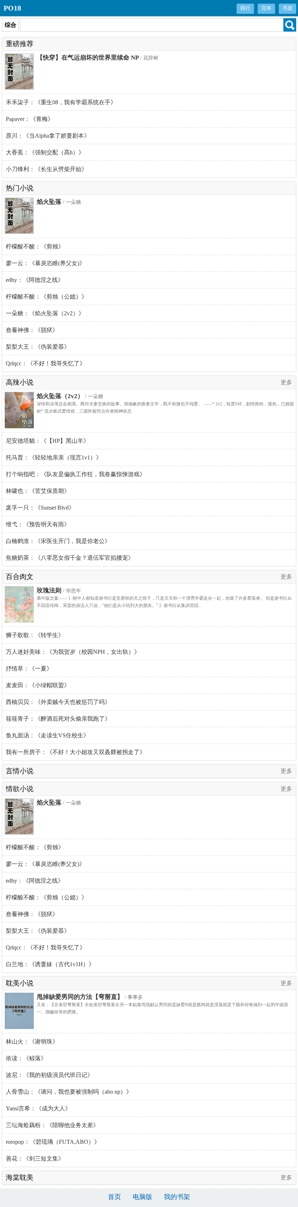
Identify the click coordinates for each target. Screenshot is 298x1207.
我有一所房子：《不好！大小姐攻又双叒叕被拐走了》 (75, 752)
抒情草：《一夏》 (29, 668)
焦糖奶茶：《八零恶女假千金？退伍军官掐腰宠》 (70, 558)
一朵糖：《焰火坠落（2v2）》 (45, 313)
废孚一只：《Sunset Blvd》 (40, 508)
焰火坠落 (49, 201)
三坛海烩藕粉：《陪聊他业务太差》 (52, 1125)
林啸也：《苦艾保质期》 (38, 491)
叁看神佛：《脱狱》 (32, 330)
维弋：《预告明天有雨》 (38, 524)
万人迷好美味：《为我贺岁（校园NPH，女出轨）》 (73, 652)
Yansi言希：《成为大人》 (38, 1108)
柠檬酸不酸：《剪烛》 (35, 246)
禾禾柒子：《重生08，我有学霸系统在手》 (61, 102)
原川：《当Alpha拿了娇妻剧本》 (48, 136)
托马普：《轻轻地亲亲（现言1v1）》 (54, 457)
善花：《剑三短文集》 (35, 1158)
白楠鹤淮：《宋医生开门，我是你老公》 (58, 541)
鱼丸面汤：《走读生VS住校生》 (47, 735)
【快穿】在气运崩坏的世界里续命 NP (88, 57)
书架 (287, 8)
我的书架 (177, 1196)
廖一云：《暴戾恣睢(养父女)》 (45, 263)
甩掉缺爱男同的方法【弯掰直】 (80, 996)
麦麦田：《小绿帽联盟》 (38, 685)
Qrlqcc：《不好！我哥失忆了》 (45, 363)
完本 (266, 8)
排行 (245, 8)
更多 (286, 382)
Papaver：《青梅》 (29, 119)
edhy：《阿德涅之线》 (35, 280)
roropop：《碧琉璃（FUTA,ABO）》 (53, 1142)
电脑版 (142, 1196)
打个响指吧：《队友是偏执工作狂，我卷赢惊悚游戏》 (75, 474)
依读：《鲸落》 (26, 1058)
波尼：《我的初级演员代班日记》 (49, 1075)
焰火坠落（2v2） (60, 396)
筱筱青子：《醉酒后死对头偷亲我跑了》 (58, 719)
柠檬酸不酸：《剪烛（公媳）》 (46, 296)
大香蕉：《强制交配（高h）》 (45, 152)
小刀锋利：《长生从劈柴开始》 (46, 169)
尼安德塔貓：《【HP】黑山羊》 (47, 441)
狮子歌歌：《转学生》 (35, 635)
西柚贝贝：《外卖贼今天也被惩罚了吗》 (58, 702)
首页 (114, 1196)
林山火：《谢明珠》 (32, 1041)
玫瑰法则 (49, 590)
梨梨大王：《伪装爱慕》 (38, 347)
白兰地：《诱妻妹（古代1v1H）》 (50, 964)
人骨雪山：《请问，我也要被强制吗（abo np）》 (69, 1092)
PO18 (12, 8)
